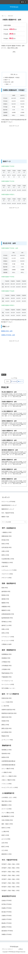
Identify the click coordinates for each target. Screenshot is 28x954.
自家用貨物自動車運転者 (8, 764)
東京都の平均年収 (7, 912)
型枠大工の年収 (6, 827)
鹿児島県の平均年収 (7, 930)
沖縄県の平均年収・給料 (8, 335)
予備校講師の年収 (7, 677)
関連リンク (8, 84)
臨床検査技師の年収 (7, 618)
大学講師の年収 (6, 669)
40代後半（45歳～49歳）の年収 (10, 883)
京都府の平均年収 (7, 915)
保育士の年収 (5, 633)
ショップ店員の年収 (7, 702)
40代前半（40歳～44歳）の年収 (10, 879)
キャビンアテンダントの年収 (10, 787)
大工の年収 (5, 850)
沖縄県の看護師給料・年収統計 (12, 77)
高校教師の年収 (6, 658)
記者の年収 (5, 566)
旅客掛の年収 (5, 757)
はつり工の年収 (6, 839)
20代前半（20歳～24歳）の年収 (10, 864)
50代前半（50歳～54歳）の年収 (10, 886)
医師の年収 (5, 587)
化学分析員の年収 (7, 547)
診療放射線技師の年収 (8, 614)
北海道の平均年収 (7, 900)
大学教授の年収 (6, 662)
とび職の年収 (5, 831)
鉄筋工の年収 (5, 835)
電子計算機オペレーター (8, 688)
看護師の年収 (5, 602)
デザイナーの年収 (7, 577)
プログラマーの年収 (7, 574)
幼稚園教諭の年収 (7, 654)
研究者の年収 (5, 540)
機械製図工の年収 (7, 805)
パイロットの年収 (7, 783)
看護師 (4, 374)
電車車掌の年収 (6, 753)
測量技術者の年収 (7, 536)
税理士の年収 (5, 555)
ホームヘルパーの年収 (8, 640)
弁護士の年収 (5, 551)
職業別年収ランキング (8, 509)
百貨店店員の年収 (7, 698)
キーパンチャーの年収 (8, 684)
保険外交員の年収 (7, 717)
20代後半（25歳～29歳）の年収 (10, 868)
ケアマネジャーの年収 (8, 636)
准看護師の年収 (6, 606)
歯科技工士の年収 (7, 625)
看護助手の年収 (6, 610)
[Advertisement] (14, 62)
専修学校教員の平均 (7, 673)
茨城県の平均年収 (7, 908)
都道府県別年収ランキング (9, 505)
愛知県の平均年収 (7, 923)
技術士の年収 (5, 543)
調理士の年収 (5, 724)
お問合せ (21, 949)
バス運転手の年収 (7, 772)
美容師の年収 (5, 721)
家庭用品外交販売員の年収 (9, 713)
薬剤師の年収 (5, 599)
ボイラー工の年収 (7, 809)
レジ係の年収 (5, 705)
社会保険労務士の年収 (8, 558)
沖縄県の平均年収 (7, 934)
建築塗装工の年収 (7, 854)
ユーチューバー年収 (7, 739)
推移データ (7, 79)
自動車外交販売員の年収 (8, 709)
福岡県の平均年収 (7, 927)
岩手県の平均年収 (7, 904)
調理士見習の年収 (7, 728)
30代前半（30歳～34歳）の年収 (10, 871)
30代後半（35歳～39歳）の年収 (10, 875)
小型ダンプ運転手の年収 (8, 780)
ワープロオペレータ (7, 680)
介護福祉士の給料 (7, 644)
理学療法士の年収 (7, 621)
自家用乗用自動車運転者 (8, 761)
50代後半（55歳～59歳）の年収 (10, 890)
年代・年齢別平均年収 (8, 513)
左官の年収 (5, 842)
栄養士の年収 (5, 629)
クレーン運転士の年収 (8, 812)
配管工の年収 (5, 846)
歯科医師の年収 (6, 591)
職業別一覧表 (5, 516)
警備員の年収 (5, 736)
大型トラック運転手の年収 (9, 776)
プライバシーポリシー (7, 949)
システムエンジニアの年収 (9, 570)
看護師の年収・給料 (6, 331)
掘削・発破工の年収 (7, 824)
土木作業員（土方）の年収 (9, 797)
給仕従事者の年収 (7, 732)
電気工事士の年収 (7, 801)
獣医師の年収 (5, 595)
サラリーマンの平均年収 (8, 501)
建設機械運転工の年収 (8, 816)
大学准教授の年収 (7, 665)
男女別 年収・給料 (8, 82)
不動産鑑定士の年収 (7, 562)
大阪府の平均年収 (7, 919)
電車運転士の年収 (7, 749)
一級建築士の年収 (7, 532)
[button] (25, 522)
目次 (12, 74)
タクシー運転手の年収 (8, 768)
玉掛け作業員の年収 (7, 820)
